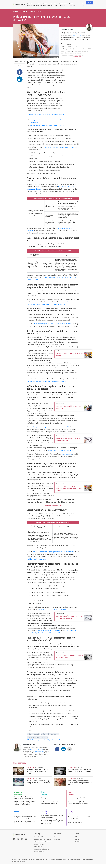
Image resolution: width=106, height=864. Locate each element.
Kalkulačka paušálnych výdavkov (43, 842)
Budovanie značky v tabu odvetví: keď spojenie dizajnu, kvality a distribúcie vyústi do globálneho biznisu (24, 803)
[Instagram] (22, 839)
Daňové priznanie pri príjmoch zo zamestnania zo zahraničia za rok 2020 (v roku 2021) (69, 488)
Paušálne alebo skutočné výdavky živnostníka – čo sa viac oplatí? (53, 552)
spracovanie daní (77, 36)
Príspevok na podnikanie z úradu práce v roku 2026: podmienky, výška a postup (25, 817)
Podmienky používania (74, 859)
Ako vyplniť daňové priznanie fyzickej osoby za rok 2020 (50, 427)
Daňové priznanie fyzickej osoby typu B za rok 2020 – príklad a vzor (69, 617)
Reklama (77, 837)
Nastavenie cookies (87, 859)
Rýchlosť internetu (39, 844)
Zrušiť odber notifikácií (18, 861)
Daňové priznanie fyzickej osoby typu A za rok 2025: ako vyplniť (80, 770)
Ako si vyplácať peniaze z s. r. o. (49, 798)
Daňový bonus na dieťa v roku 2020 (49, 630)
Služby (89, 3)
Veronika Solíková (39, 767)
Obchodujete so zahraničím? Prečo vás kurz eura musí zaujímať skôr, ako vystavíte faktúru (52, 821)
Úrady (56, 837)
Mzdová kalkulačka (39, 837)
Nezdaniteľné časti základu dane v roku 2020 (52, 609)
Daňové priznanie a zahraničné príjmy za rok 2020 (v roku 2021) (69, 656)
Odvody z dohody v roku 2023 (69, 46)
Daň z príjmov (37, 11)
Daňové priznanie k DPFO (50, 734)
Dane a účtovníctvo (21, 11)
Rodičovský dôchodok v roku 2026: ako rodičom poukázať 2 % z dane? (80, 783)
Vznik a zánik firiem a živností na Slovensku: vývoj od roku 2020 (50, 802)
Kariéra (77, 839)
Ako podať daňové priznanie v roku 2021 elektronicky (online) (68, 439)
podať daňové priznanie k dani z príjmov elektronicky (61, 147)
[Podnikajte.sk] (19, 4)
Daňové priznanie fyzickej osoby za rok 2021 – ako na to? (70, 354)
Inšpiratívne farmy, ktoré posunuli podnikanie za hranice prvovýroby (23, 797)
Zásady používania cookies (58, 859)
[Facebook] (18, 839)
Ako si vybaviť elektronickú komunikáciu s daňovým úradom (46, 381)
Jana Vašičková (79, 767)
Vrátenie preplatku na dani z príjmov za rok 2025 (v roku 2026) (37, 771)
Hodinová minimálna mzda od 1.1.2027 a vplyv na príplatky (79, 817)
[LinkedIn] (14, 839)
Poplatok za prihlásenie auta (41, 849)
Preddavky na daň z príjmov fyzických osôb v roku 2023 (76, 49)
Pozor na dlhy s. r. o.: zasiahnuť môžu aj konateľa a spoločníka (52, 816)
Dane (30, 11)
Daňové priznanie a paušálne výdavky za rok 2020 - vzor (47, 125)
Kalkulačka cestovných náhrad (42, 839)
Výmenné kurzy (38, 846)
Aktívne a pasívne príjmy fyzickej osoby (60, 450)
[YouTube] (26, 839)
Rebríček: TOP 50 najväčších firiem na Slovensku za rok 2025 (24, 822)
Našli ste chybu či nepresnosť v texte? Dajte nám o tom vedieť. (44, 740)
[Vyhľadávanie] (83, 5)
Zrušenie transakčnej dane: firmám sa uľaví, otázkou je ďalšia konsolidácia (78, 802)
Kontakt (77, 842)
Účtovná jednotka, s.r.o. (74, 34)
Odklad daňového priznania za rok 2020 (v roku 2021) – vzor (51, 324)
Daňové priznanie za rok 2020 (37, 737)
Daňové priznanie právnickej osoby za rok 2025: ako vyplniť (38, 782)
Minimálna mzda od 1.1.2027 (76, 822)
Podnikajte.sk (37, 859)
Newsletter (57, 839)
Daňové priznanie (33, 734)
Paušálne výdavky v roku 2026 (76, 798)
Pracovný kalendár (39, 851)
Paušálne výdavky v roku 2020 (36, 559)
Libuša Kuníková (80, 778)
